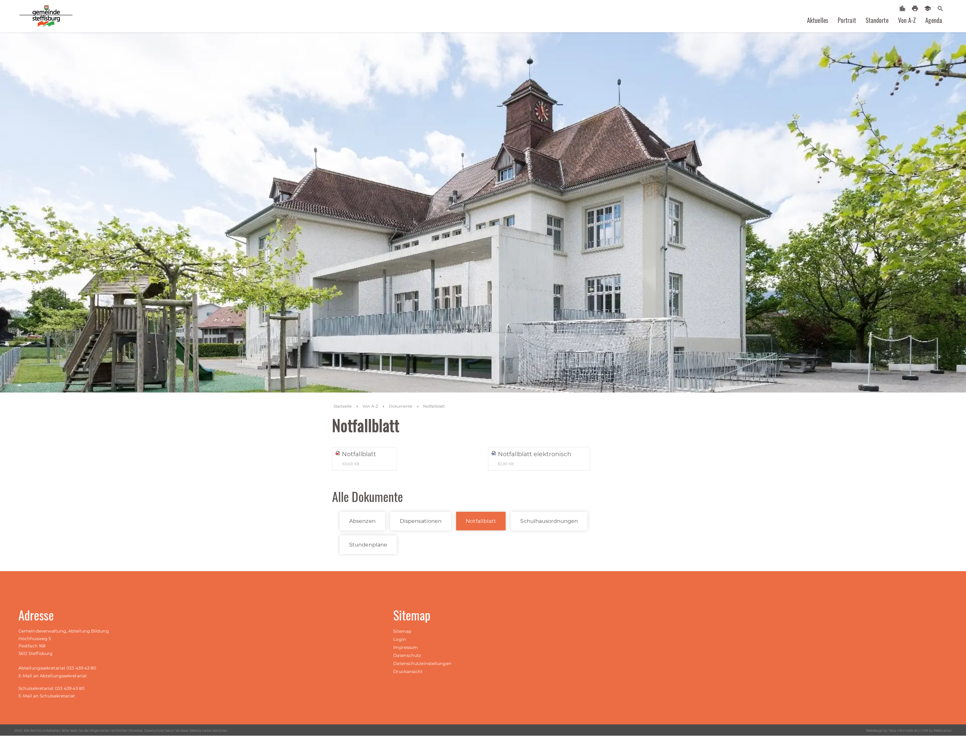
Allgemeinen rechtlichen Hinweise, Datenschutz (127, 730)
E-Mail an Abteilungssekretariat (52, 675)
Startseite (904, 8)
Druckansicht (408, 671)
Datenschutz (407, 655)
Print (916, 8)
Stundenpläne (368, 544)
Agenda (933, 20)
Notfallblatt (481, 521)
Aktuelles (817, 20)
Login (399, 639)
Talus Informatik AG (903, 730)
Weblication (943, 730)
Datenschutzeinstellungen (422, 663)
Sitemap (402, 631)
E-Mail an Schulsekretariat (46, 695)
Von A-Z (907, 20)
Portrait (847, 20)
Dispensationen (420, 521)
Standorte (877, 20)
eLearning (929, 8)
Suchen (940, 8)
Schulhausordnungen (549, 521)
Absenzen (362, 521)
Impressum (405, 647)
